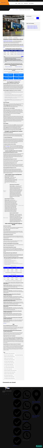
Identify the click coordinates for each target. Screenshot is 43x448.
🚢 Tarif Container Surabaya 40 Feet (19, 78)
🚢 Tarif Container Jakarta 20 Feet (8, 75)
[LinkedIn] (6, 394)
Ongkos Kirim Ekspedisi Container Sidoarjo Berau (10, 370)
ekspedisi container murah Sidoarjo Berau (9, 356)
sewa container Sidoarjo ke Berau (8, 375)
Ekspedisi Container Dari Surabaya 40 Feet (33, 28)
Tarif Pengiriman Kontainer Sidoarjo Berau (9, 378)
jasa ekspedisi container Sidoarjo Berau (9, 362)
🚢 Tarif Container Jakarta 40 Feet (18, 75)
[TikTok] (5, 394)
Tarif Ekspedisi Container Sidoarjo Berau (9, 376)
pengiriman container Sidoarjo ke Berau (9, 373)
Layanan (19, 3)
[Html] (7, 388)
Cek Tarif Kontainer (28, 16)
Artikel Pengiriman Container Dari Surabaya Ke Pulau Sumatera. (13, 80)
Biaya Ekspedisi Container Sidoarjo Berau (9, 353)
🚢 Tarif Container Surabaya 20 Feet (8, 78)
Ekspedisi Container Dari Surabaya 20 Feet (33, 27)
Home (16, 3)
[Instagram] (8, 394)
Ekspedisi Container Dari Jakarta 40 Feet (32, 26)
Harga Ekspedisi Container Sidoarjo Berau (9, 359)
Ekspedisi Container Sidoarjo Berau (8, 358)
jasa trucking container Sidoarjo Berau (9, 367)
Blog (22, 3)
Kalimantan (16, 9)
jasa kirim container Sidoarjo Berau (8, 364)
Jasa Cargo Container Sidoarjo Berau (9, 361)
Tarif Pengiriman (31, 3)
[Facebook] (3, 394)
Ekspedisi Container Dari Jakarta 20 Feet (32, 25)
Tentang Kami (26, 3)
